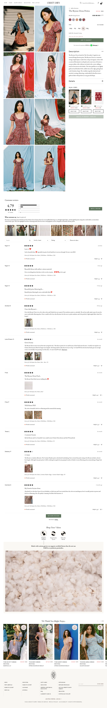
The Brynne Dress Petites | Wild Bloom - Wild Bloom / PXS (42, 255)
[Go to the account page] (98, 3)
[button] (73, 8)
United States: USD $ (53, 699)
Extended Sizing (78, 33)
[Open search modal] (80, 3)
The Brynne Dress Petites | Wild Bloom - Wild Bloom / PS (42, 441)
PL (83, 29)
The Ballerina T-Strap (87, 106)
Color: (74, 15)
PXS (70, 29)
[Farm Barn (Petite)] (70, 19)
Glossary (25, 687)
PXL (87, 29)
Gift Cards (44, 682)
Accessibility (63, 702)
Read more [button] (64, 350)
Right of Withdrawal (75, 702)
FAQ (42, 691)
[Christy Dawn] (53, 3)
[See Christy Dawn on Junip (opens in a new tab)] (56, 519)
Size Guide (101, 24)
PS (75, 29)
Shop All (6, 690)
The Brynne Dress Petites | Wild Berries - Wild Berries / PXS (43, 275)
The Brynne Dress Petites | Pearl (36, 392)
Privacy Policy (53, 702)
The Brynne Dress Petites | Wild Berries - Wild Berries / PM (42, 329)
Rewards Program (64, 685)
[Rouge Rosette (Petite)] (83, 19)
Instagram (62, 682)
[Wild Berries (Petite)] (73, 19)
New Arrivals (8, 685)
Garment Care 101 (46, 694)
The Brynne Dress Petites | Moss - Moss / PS (39, 362)
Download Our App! (64, 694)
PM (79, 29)
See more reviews (53, 516)
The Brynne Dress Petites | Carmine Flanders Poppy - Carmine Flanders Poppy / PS (47, 474)
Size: (70, 24)
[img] (21, 217)
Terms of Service (43, 702)
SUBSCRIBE (100, 684)
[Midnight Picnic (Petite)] (80, 19)
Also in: (75, 33)
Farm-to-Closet (9, 687)
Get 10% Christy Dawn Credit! (65, 688)
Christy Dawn (32, 702)
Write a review (95, 209)
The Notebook (99, 106)
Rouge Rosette (76, 15)
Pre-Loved (61, 691)
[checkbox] (76, 240)
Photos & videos (74, 240)
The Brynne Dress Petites (79, 11)
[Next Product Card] (102, 621)
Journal (24, 690)
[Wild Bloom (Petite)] (77, 19)
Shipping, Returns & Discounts (46, 688)
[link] (97, 15)
